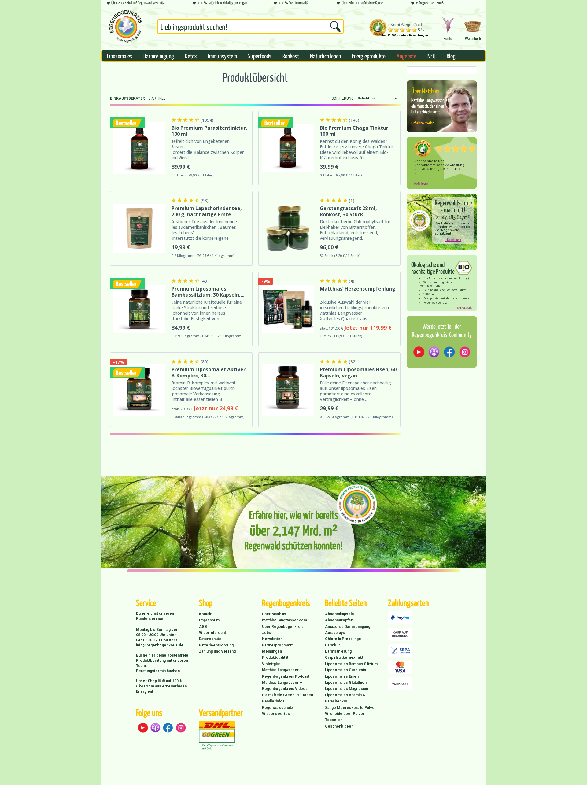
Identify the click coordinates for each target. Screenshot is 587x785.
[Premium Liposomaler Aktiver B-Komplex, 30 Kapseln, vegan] (139, 389)
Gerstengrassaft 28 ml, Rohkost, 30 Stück (348, 211)
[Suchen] (335, 26)
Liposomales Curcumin (345, 670)
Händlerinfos (273, 701)
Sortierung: (343, 98)
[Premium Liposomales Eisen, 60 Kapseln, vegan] (288, 389)
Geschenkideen (339, 726)
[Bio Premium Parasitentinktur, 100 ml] (139, 148)
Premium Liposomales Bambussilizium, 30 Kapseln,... (208, 292)
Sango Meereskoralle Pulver (350, 707)
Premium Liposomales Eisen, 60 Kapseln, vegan (358, 372)
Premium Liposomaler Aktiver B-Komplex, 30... (209, 372)
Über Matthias (274, 614)
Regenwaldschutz (277, 707)
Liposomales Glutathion (346, 682)
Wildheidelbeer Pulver (344, 714)
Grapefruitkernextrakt (344, 657)
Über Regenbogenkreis (283, 626)
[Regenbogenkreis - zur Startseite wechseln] (125, 26)
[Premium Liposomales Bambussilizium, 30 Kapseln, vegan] (139, 309)
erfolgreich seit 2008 (429, 2)
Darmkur (332, 645)
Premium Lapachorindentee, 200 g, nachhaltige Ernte (207, 211)
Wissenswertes (276, 714)
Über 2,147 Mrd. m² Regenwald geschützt (138, 2)
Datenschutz (210, 639)
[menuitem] (250, 27)
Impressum (209, 620)
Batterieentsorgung (216, 645)
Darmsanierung (338, 651)
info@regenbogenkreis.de (159, 645)
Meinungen (272, 651)
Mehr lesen (421, 183)
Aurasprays (335, 633)
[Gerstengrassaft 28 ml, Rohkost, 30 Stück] (288, 228)
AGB (203, 626)
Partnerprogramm (278, 645)
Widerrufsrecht (212, 633)
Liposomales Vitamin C (345, 695)
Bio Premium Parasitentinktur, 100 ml (209, 131)
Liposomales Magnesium (347, 689)
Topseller (333, 720)
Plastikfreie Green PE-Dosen (287, 695)
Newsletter (272, 639)
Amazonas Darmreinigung (347, 626)
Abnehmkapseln (339, 614)
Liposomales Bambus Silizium (351, 664)
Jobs (266, 633)
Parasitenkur (336, 701)
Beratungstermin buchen (158, 671)
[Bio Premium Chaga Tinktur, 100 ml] (288, 148)
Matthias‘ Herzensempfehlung (357, 289)
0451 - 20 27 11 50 (152, 640)
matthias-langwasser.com (284, 620)
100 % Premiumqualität (294, 2)
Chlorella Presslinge (343, 639)
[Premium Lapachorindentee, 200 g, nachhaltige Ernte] (139, 228)
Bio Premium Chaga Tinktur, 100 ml (355, 131)
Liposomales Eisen (342, 676)
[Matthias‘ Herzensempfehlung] (288, 309)
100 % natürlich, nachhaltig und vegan (222, 2)
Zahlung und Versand (217, 651)
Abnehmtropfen (339, 620)
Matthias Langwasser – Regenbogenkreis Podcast (285, 673)
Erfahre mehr (422, 123)
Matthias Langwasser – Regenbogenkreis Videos (285, 685)
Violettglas (271, 664)
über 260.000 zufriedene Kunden (362, 2)
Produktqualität (275, 657)
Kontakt (205, 614)
